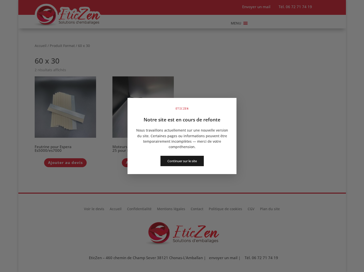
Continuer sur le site (182, 161)
